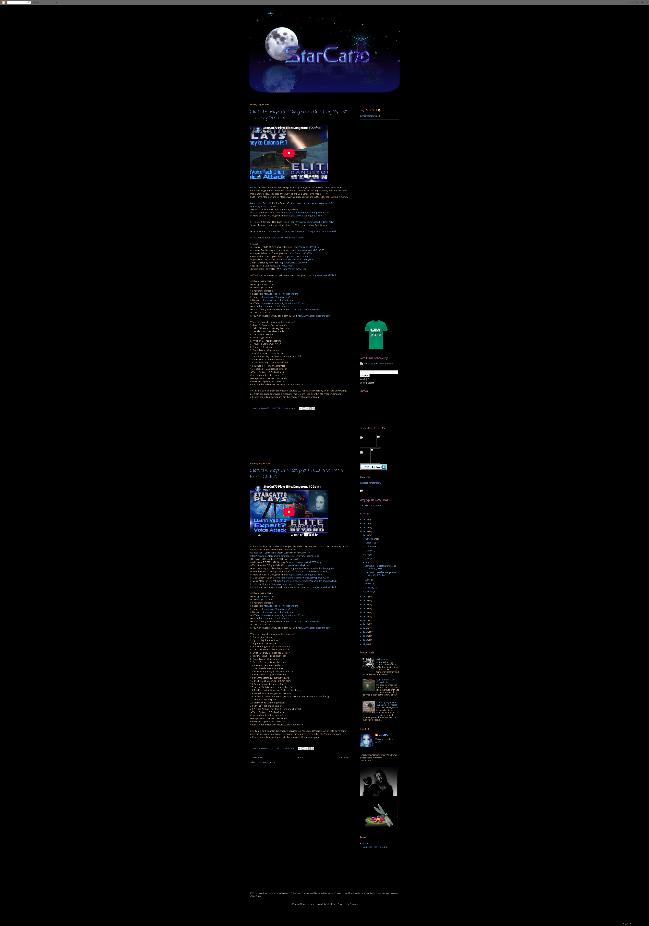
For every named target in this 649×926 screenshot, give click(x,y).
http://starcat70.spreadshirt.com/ (303, 309)
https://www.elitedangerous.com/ (306, 215)
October (369, 542)
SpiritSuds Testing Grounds (375, 847)
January (369, 591)
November (370, 538)
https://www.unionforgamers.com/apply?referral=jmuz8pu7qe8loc (284, 555)
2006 (365, 640)
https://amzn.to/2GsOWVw (293, 262)
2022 (365, 519)
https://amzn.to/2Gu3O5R (310, 250)
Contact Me (365, 760)
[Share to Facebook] (310, 408)
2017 (365, 596)
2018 (365, 535)
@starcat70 (267, 599)
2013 (365, 612)
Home (300, 757)
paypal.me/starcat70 (370, 115)
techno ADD (382, 659)
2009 (365, 628)
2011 (365, 620)
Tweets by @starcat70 (370, 482)
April (367, 579)
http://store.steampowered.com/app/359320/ (305, 212)
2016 (365, 600)
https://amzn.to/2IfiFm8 (324, 275)
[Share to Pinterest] (313, 408)
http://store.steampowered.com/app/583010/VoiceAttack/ (307, 231)
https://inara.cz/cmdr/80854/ (274, 306)
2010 (365, 624)
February (370, 587)
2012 (365, 616)
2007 (365, 636)
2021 (365, 523)
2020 (365, 527)
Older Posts (343, 757)
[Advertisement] (311, 96)
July (367, 554)
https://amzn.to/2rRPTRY (297, 256)
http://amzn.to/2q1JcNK (295, 268)
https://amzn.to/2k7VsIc (301, 253)
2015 (365, 604)
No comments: (289, 408)
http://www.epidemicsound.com (314, 315)
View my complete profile (384, 741)
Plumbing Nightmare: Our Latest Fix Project (386, 703)
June (367, 558)
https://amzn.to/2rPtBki (282, 265)
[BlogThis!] (304, 408)
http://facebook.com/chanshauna (281, 293)
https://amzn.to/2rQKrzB (301, 259)
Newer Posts (257, 757)
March (368, 583)
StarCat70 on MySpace (370, 505)
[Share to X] (307, 408)
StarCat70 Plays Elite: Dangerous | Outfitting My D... (381, 567)
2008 (365, 632)
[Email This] (301, 408)
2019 (365, 531)
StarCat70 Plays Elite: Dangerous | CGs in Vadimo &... (381, 573)
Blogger (353, 904)
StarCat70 (383, 735)
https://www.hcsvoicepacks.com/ (287, 237)
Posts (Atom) (269, 762)
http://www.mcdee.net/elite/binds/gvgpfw (312, 221)
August (368, 550)
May (367, 562)
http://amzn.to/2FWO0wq (307, 246)
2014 (365, 608)
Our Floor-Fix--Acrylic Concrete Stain (386, 681)
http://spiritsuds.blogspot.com (277, 300)
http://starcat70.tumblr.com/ (275, 296)
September (371, 546)
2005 (365, 644)
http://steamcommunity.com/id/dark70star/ (283, 303)
